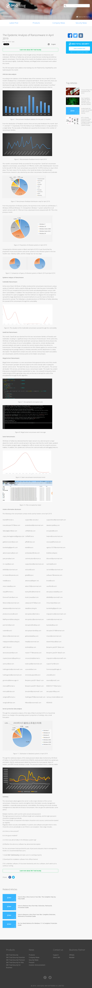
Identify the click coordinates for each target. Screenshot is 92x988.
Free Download (79, 48)
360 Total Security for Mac (15, 962)
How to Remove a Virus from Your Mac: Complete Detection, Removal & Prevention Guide (37, 915)
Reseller (72, 957)
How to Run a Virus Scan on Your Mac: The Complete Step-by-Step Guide (37, 898)
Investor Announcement (37, 965)
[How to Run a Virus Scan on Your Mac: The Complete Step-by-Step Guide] (9, 897)
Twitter (75, 35)
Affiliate (71, 955)
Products (36, 23)
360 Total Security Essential (15, 957)
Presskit (31, 962)
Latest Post (13, 23)
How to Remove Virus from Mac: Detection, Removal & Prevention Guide (35, 906)
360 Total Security (12, 955)
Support (56, 955)
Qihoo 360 (56, 957)
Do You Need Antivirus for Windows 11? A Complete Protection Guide (37, 924)
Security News (33, 960)
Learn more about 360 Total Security (30, 50)
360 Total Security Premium (15, 960)
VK (81, 35)
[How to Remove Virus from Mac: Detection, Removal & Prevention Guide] (9, 906)
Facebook (70, 35)
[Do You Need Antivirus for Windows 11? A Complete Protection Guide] (9, 924)
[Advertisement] (79, 68)
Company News (58, 23)
